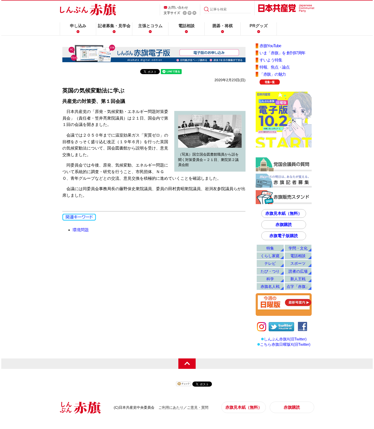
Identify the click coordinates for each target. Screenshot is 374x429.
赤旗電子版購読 (283, 236)
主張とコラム (150, 26)
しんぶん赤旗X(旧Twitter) (285, 339)
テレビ (270, 263)
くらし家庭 (270, 256)
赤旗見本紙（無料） (283, 213)
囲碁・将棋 (222, 26)
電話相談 (186, 26)
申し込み (78, 26)
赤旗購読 (284, 224)
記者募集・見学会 (114, 26)
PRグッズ (259, 26)
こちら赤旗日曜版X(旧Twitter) (285, 344)
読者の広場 (298, 271)
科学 (270, 279)
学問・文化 (298, 248)
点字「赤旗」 (297, 286)
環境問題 (81, 230)
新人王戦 (298, 279)
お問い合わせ (178, 7)
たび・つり (270, 271)
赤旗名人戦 (270, 286)
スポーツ (298, 263)
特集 (270, 248)
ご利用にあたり (171, 407)
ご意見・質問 (197, 407)
